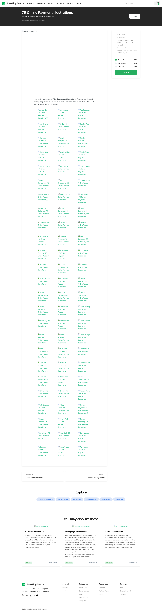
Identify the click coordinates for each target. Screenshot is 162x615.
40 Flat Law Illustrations (114, 532)
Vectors (78, 3)
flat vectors (77, 499)
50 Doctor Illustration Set (34, 532)
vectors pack (106, 499)
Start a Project (125, 591)
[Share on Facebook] (128, 16)
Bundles (65, 591)
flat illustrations (63, 499)
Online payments (91, 499)
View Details (53, 562)
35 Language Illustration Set (76, 532)
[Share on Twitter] (131, 16)
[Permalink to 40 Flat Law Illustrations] (121, 526)
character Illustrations (46, 499)
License (102, 588)
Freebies (65, 588)
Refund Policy (104, 591)
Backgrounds (41, 3)
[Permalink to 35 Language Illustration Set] (81, 526)
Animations (30, 3)
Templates (69, 3)
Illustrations (60, 3)
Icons (50, 3)
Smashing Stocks (15, 3)
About (122, 588)
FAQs (101, 594)
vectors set (119, 499)
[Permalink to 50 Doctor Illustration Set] (41, 526)
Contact (123, 594)
